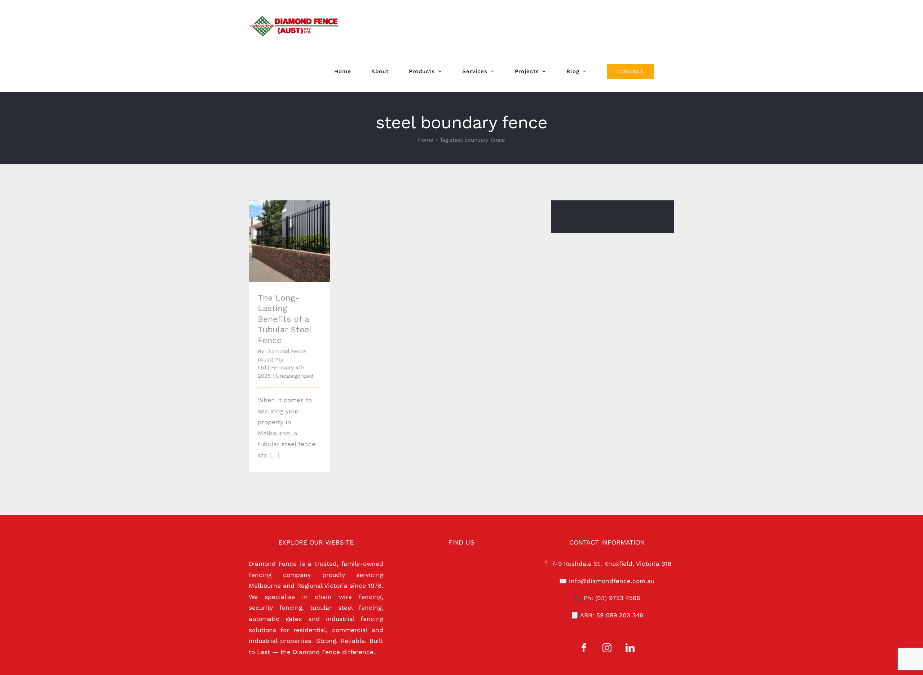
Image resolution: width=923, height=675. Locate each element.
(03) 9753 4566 (617, 597)
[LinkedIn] (630, 648)
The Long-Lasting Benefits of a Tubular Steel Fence (280, 227)
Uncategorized (294, 376)
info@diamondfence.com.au (611, 581)
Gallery (299, 227)
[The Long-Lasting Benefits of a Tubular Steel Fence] (289, 241)
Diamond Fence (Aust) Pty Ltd (282, 359)
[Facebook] (584, 648)
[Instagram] (607, 648)
